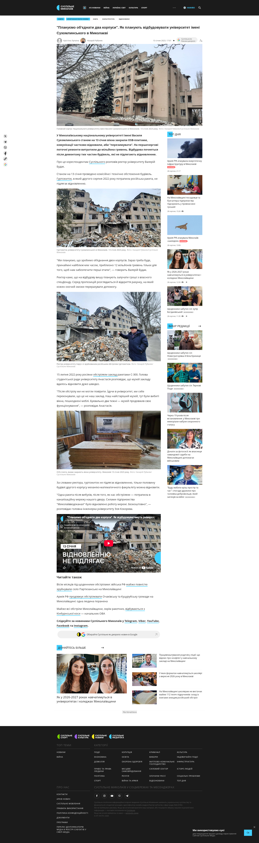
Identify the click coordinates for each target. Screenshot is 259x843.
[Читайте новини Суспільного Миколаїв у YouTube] (112, 795)
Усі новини (94, 7)
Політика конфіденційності (72, 813)
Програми (62, 822)
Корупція (127, 752)
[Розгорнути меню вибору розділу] (84, 7)
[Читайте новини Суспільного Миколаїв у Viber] (119, 795)
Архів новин (63, 799)
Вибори (153, 757)
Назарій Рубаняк (95, 40)
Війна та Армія (130, 780)
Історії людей (184, 768)
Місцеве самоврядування (131, 770)
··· (174, 7)
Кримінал (154, 752)
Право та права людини (102, 770)
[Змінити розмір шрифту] (201, 40)
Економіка (100, 757)
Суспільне (131, 810)
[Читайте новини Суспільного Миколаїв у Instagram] (104, 795)
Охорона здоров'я (132, 761)
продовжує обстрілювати (85, 596)
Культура (133, 7)
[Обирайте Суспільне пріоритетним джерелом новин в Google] (5, 164)
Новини (61, 752)
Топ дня (181, 780)
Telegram (131, 621)
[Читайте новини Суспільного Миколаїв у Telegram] (127, 795)
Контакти (62, 794)
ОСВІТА (60, 19)
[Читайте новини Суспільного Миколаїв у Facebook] (97, 795)
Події (97, 752)
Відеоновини (124, 19)
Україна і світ (119, 7)
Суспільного (97, 162)
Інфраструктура (108, 19)
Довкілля (99, 761)
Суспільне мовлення (68, 803)
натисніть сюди (131, 813)
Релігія (125, 776)
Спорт (144, 7)
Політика (99, 776)
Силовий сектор (158, 768)
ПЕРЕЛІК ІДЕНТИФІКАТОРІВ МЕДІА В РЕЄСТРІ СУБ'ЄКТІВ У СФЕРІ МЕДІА (71, 829)
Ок (248, 833)
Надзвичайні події (187, 757)
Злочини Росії (157, 776)
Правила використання (70, 808)
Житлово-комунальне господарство (162, 762)
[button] (5, 136)
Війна (106, 7)
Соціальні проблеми (188, 776)
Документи (63, 817)
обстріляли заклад (105, 374)
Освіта (95, 19)
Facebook (63, 625)
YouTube (153, 621)
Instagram (81, 625)
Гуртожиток (64, 178)
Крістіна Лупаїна (71, 40)
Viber (142, 621)
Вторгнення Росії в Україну (78, 19)
